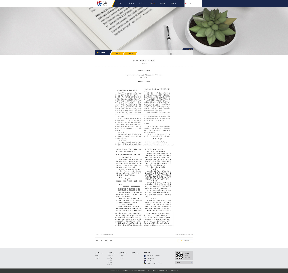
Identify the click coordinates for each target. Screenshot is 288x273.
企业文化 (97, 258)
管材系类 (109, 262)
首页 (121, 3)
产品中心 (141, 3)
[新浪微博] (106, 240)
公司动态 (117, 53)
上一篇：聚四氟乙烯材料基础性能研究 (104, 234)
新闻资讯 (152, 3)
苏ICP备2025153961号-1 (151, 270)
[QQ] (101, 240)
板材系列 (109, 264)
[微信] (96, 240)
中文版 (187, 3)
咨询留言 (162, 3)
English (192, 3)
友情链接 (178, 262)
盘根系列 (109, 258)
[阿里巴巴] (110, 240)
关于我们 (131, 3)
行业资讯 (130, 53)
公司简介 (97, 255)
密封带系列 (110, 255)
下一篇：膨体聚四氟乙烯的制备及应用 (184, 234)
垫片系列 (109, 260)
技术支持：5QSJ (174, 270)
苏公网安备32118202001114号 (163, 270)
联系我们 (173, 3)
